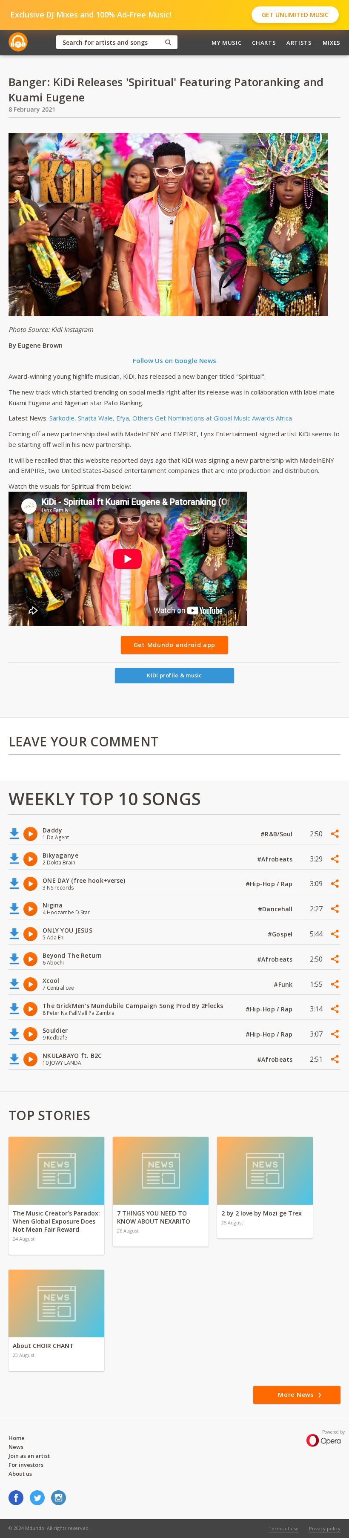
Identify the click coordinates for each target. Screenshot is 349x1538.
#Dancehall (276, 909)
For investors (26, 1465)
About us (20, 1474)
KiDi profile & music (174, 675)
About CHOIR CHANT (43, 1346)
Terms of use (284, 1528)
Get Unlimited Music (295, 15)
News (16, 1447)
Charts (264, 42)
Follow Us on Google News (174, 360)
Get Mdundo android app (174, 645)
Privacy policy (324, 1528)
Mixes (331, 42)
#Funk (284, 984)
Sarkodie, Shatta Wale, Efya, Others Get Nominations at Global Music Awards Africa (170, 418)
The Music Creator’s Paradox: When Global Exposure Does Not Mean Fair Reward (56, 1221)
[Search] (168, 42)
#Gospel (281, 934)
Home (17, 1438)
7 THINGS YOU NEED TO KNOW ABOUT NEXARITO (153, 1217)
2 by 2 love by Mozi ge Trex (261, 1213)
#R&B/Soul (277, 834)
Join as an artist (29, 1456)
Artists (299, 42)
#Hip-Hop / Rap (270, 884)
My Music (226, 42)
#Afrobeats (276, 859)
